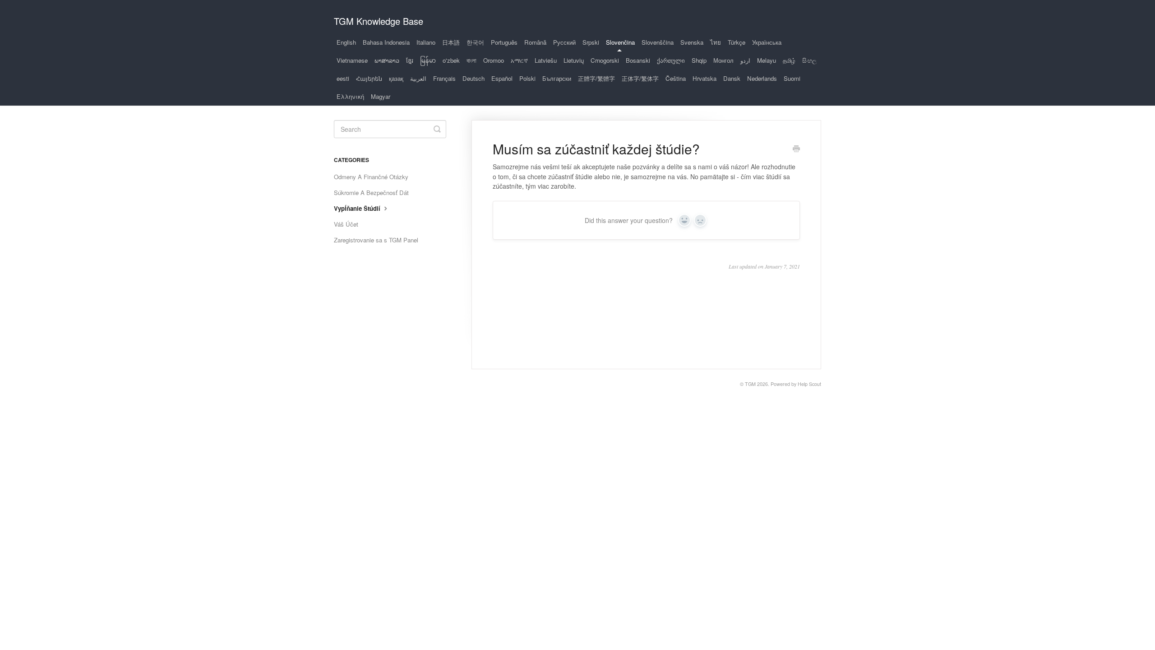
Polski (527, 78)
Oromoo (493, 60)
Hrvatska (704, 78)
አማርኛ (519, 60)
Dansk (731, 78)
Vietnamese (352, 60)
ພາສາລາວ (386, 60)
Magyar (380, 96)
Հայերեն (369, 78)
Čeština (675, 78)
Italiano (425, 42)
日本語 (451, 42)
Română (535, 42)
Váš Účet (346, 224)
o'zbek (451, 60)
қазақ (396, 78)
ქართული (671, 60)
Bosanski (638, 60)
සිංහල (809, 60)
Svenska (691, 42)
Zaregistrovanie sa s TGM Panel (376, 240)
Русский (564, 42)
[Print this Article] (796, 149)
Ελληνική (350, 96)
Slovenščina (658, 42)
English (346, 42)
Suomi (792, 78)
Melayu (766, 60)
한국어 (475, 42)
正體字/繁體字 (596, 78)
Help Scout (809, 384)
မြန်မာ (428, 60)
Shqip (699, 60)
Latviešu (546, 60)
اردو (745, 60)
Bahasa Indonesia (386, 42)
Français (444, 78)
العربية (418, 78)
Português (504, 42)
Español (502, 78)
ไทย (715, 42)
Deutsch (473, 78)
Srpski (590, 42)
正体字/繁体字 (640, 78)
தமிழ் (789, 60)
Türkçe (736, 42)
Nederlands (762, 78)
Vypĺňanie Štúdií (358, 208)
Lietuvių (574, 60)
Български (556, 78)
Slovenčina (620, 42)
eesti (343, 78)
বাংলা (471, 60)
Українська (766, 42)
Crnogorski (605, 60)
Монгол (723, 60)
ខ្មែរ (409, 60)
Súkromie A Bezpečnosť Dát (371, 192)
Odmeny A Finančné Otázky (371, 176)
